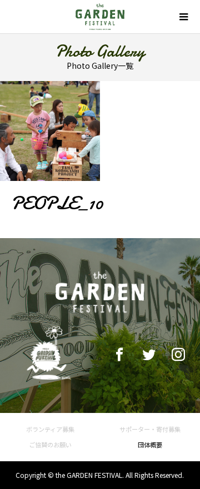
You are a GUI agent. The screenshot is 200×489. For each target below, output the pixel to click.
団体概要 (150, 444)
